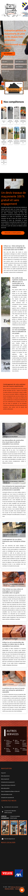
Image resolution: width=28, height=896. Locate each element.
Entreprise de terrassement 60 (7, 782)
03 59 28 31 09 (7, 807)
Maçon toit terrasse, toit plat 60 (8, 785)
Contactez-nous (19, 888)
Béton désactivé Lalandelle (17, 750)
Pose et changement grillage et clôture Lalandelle (9, 743)
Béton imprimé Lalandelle (8, 750)
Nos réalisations (8, 53)
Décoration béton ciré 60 (6, 794)
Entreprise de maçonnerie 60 (7, 797)
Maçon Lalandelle (24, 749)
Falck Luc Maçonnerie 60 (17, 887)
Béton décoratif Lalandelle (17, 742)
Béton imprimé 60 (5, 779)
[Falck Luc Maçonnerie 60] (11, 10)
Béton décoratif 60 (5, 788)
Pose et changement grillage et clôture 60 (10, 791)
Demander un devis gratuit (13, 233)
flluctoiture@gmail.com (9, 838)
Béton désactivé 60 (5, 776)
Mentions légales (9, 888)
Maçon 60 (3, 773)
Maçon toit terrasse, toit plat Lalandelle (24, 743)
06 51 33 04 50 (15, 807)
